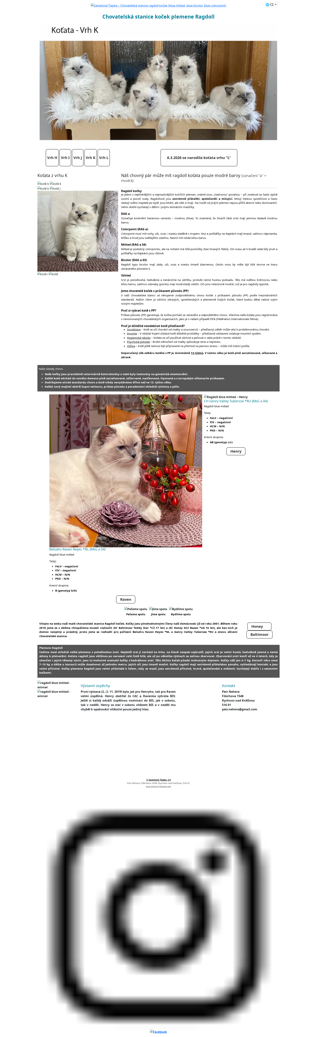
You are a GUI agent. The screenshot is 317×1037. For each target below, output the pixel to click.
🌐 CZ (270, 5)
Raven (125, 634)
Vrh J (77, 192)
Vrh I (65, 192)
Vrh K (90, 192)
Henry (235, 485)
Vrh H (52, 192)
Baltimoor (259, 669)
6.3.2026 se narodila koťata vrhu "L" (199, 192)
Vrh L (103, 192)
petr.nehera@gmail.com (158, 821)
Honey (259, 661)
